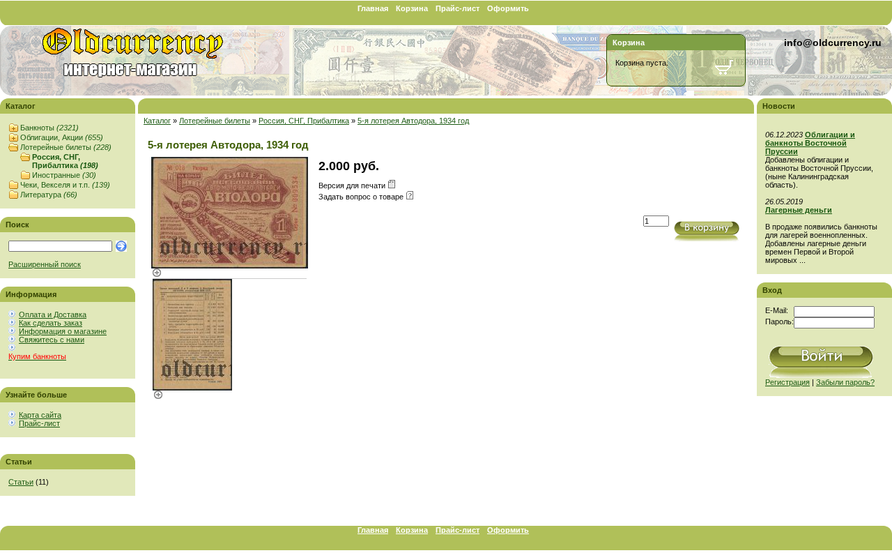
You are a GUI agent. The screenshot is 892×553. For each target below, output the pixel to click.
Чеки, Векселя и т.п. (65, 185)
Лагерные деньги (798, 210)
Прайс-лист (457, 8)
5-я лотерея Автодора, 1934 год (413, 120)
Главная (372, 8)
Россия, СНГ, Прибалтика (65, 161)
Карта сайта (40, 415)
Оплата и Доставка (52, 314)
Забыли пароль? (845, 382)
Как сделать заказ (50, 323)
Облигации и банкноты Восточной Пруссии (810, 143)
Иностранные (64, 175)
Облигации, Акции (61, 137)
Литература (48, 194)
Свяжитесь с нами (51, 339)
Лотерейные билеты (66, 147)
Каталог (157, 120)
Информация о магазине (63, 331)
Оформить (508, 8)
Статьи (20, 482)
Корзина (412, 8)
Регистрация (787, 382)
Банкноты (49, 127)
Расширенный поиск (44, 264)
